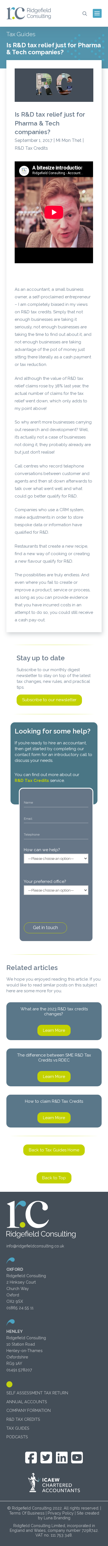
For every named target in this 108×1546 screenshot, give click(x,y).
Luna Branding (57, 1517)
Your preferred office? (45, 881)
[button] (84, 13)
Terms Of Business (27, 1513)
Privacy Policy (61, 1513)
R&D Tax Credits (32, 780)
